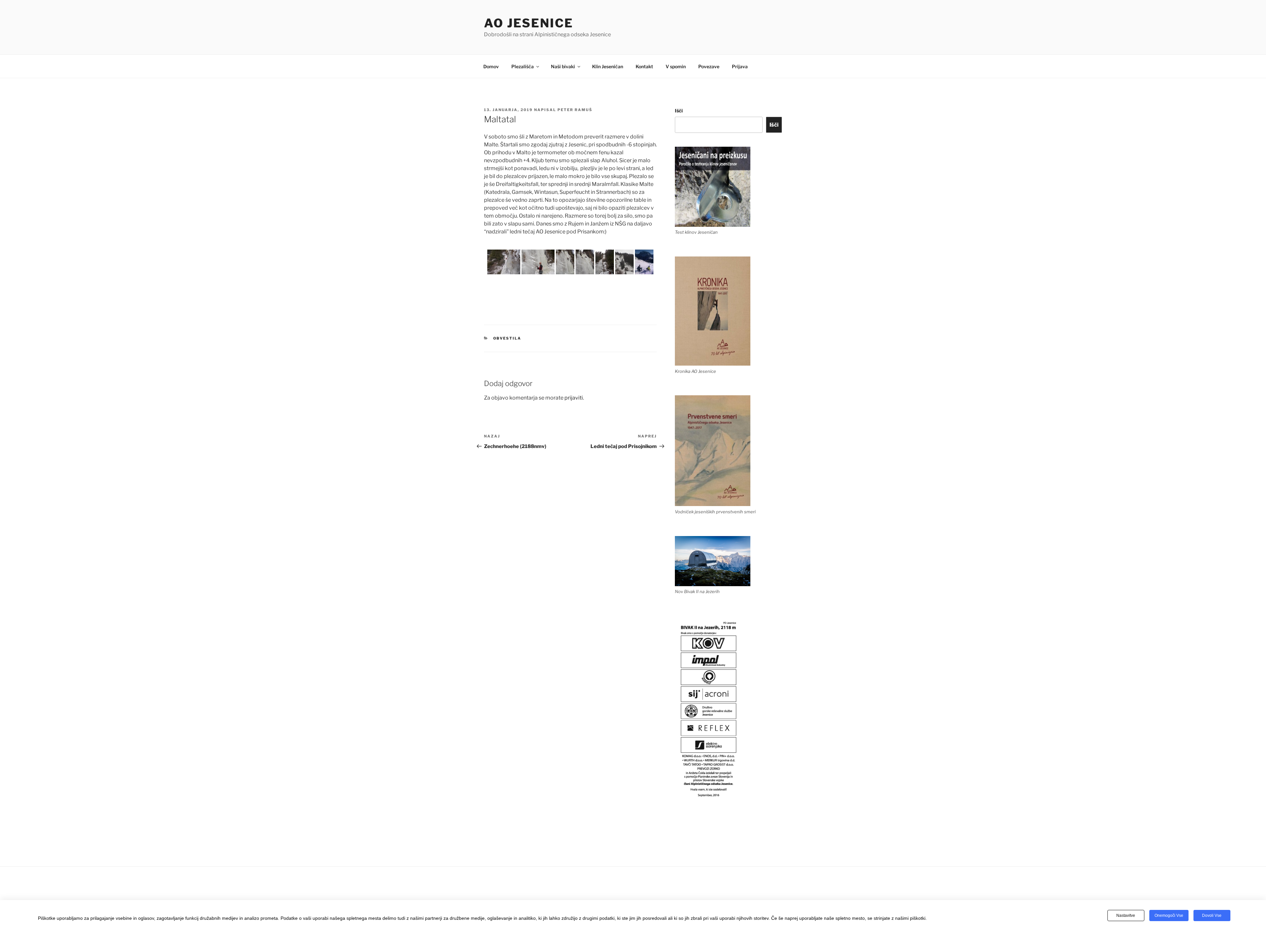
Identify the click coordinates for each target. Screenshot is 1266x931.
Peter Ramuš (575, 109)
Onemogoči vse (1169, 915)
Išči (679, 110)
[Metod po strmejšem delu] (503, 262)
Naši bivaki (563, 66)
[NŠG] (644, 262)
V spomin (676, 66)
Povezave (708, 66)
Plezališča (522, 66)
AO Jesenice (528, 23)
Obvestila (507, 338)
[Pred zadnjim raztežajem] (538, 262)
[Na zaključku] (565, 262)
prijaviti (573, 398)
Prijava (740, 66)
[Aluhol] (604, 262)
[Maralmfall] (624, 262)
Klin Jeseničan (607, 66)
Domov (491, 66)
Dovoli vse (1211, 915)
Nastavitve (1125, 915)
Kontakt (644, 66)
